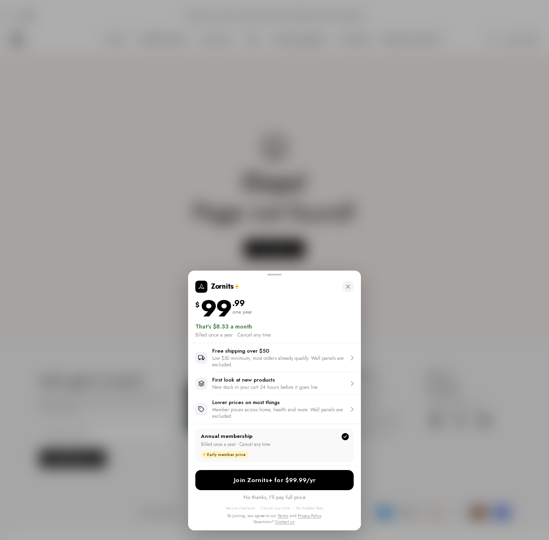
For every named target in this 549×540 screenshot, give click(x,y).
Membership (274, 480)
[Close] (348, 286)
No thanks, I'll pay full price (274, 497)
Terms (283, 516)
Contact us (285, 522)
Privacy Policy (309, 516)
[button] (274, 357)
